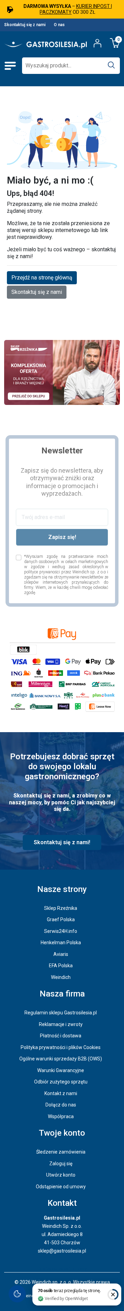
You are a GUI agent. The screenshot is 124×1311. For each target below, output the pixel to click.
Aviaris (60, 954)
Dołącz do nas (60, 1105)
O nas (59, 25)
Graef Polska (61, 919)
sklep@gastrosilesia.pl (62, 1251)
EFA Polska (61, 965)
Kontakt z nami (60, 1093)
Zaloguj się (60, 1163)
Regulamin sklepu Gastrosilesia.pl (60, 1012)
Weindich (61, 977)
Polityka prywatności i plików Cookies (61, 1047)
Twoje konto (62, 1133)
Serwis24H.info (60, 931)
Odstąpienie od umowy (61, 1186)
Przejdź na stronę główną (41, 277)
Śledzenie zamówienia (60, 1152)
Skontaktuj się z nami (24, 25)
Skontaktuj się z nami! (62, 842)
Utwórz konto (60, 1175)
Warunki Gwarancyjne (60, 1070)
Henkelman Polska (61, 942)
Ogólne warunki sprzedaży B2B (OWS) (60, 1058)
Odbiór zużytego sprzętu (60, 1081)
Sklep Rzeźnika (60, 908)
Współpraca (61, 1116)
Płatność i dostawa (60, 1035)
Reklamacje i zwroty (61, 1024)
